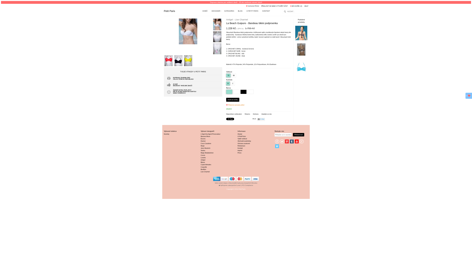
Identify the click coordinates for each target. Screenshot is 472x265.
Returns (247, 114)
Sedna (203, 150)
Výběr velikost (242, 139)
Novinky (166, 134)
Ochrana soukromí (244, 143)
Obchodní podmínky (244, 141)
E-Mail (262, 119)
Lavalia (203, 158)
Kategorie (229, 11)
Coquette (204, 167)
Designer (216, 11)
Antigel (203, 160)
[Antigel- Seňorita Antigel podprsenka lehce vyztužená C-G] (301, 55)
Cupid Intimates (206, 165)
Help (306, 6)
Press (239, 153)
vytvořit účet (282, 6)
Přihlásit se (266, 6)
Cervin (203, 155)
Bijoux (203, 162)
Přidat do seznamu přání (236, 105)
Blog (240, 11)
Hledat (240, 134)
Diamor (203, 141)
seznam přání (253, 6)
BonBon (203, 169)
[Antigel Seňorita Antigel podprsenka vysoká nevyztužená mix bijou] (301, 40)
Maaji (202, 146)
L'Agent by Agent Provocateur (210, 134)
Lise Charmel (205, 172)
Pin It (254, 119)
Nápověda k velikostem (234, 114)
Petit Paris (169, 11)
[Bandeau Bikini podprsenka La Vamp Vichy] (301, 76)
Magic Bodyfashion (207, 153)
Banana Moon (205, 136)
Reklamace (241, 146)
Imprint (240, 150)
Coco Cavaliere (206, 143)
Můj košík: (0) (296, 6)
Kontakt (266, 11)
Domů (205, 11)
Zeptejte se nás (266, 114)
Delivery (255, 114)
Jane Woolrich (205, 148)
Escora (203, 139)
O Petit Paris (252, 11)
